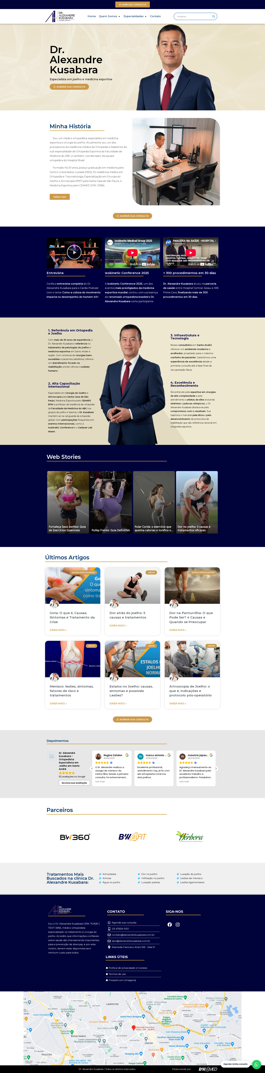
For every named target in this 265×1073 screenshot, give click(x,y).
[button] (74, 253)
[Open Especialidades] (145, 16)
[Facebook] (170, 924)
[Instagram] (178, 924)
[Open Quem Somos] (119, 16)
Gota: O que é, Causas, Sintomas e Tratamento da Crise (72, 617)
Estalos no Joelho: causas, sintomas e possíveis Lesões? (131, 690)
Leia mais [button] (142, 781)
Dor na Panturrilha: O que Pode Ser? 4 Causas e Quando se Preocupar (191, 617)
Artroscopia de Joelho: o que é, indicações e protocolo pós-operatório (190, 690)
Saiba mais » (58, 630)
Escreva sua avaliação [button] (74, 782)
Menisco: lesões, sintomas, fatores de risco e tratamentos (72, 690)
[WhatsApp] (256, 1064)
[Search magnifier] (213, 16)
